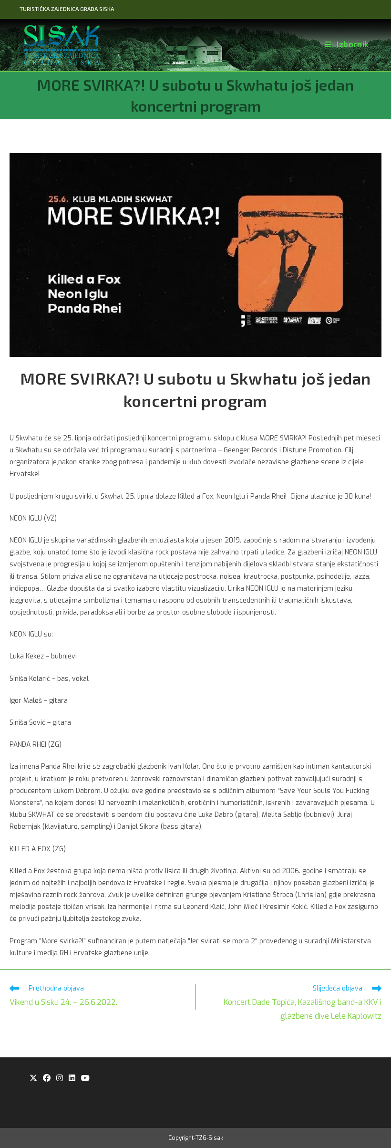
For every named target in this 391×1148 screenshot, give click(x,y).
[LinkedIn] (72, 1078)
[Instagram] (59, 1078)
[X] (33, 1078)
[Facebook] (47, 1078)
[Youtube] (85, 1078)
